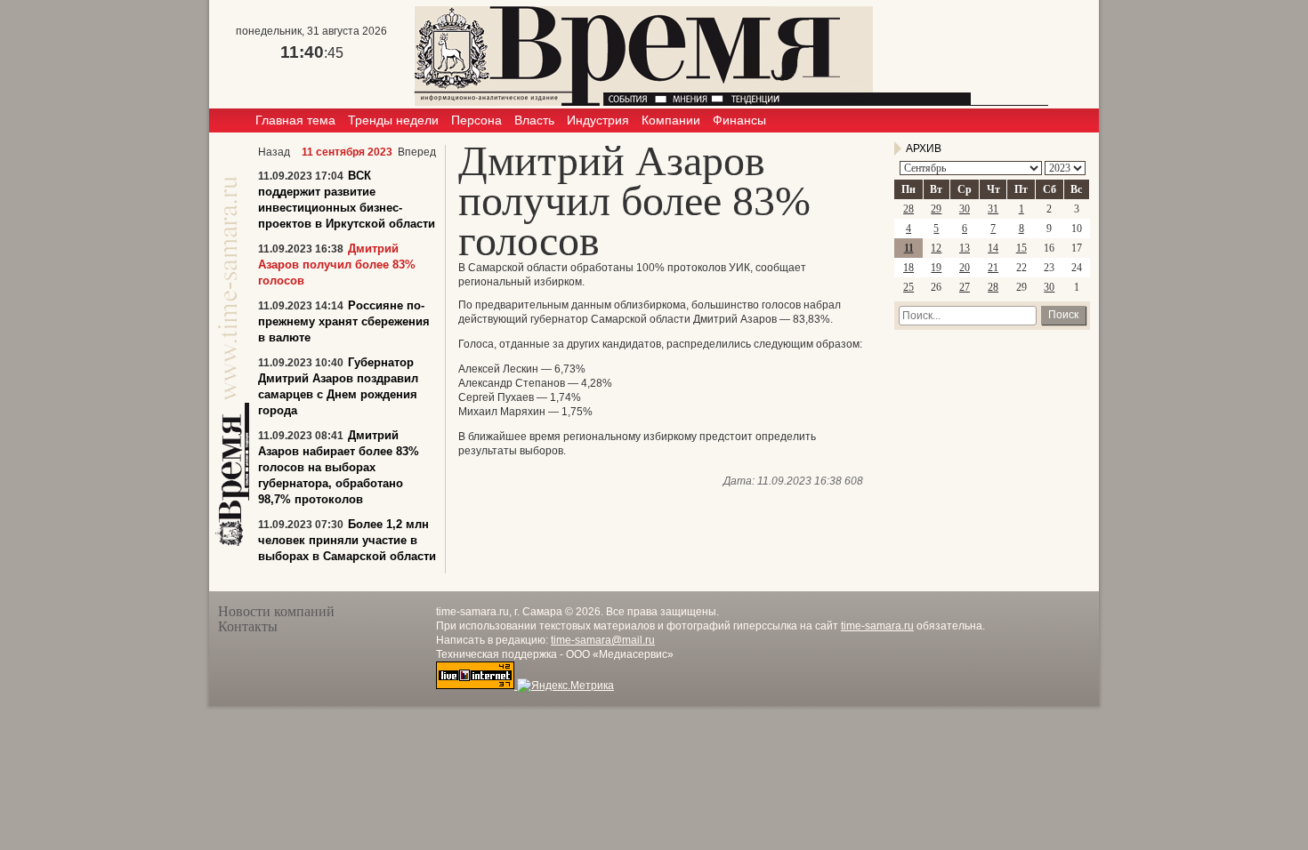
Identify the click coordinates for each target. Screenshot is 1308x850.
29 (936, 209)
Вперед (417, 152)
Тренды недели (393, 120)
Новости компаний (276, 611)
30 (964, 209)
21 (993, 267)
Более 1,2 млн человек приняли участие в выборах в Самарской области (347, 540)
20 (964, 267)
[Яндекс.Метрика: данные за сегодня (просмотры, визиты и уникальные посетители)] (565, 685)
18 (908, 267)
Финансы (739, 120)
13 (964, 248)
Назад (274, 152)
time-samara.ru (877, 626)
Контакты (248, 626)
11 (909, 248)
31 (993, 209)
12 (936, 248)
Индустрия (598, 120)
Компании (671, 120)
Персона (476, 120)
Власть (534, 120)
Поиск (1063, 315)
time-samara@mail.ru (603, 640)
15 (1021, 248)
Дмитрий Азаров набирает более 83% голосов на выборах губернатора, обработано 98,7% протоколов (338, 467)
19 (936, 267)
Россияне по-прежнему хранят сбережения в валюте (344, 321)
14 (993, 248)
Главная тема (295, 120)
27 (964, 287)
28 (908, 209)
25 (908, 287)
